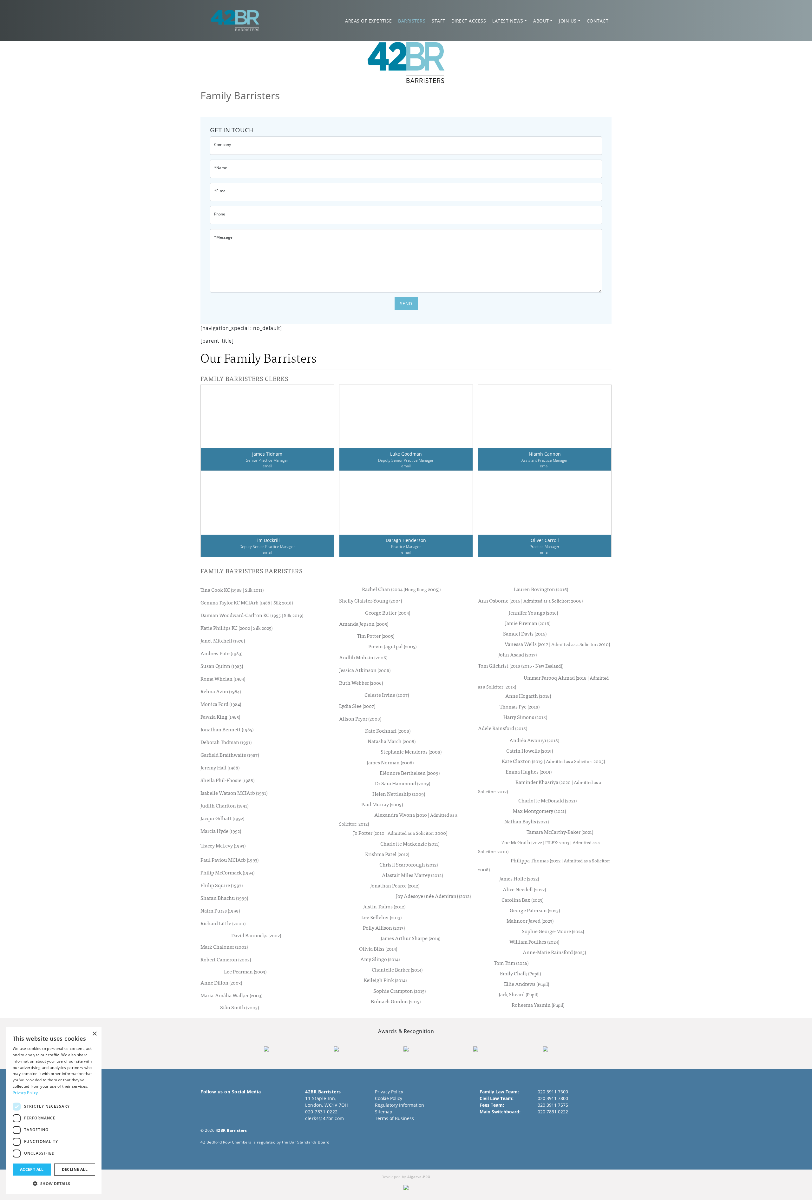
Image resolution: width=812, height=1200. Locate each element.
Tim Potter (375, 636)
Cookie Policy (388, 1098)
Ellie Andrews (526, 984)
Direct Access (468, 21)
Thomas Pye (520, 706)
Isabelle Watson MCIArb (233, 793)
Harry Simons (525, 717)
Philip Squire (221, 885)
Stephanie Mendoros (411, 751)
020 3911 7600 (553, 1092)
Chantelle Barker (397, 969)
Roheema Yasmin (538, 1005)
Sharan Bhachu (224, 898)
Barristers (411, 21)
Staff (438, 21)
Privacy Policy (389, 1092)
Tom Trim (511, 963)
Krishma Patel (387, 854)
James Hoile (519, 878)
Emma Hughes (529, 771)
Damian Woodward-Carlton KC (251, 615)
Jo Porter (400, 833)
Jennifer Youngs (533, 612)
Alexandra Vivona (398, 819)
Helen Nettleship (398, 794)
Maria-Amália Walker (231, 995)
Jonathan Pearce (394, 885)
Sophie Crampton (399, 991)
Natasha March (392, 741)
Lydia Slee (357, 706)
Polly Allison (384, 928)
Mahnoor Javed (530, 921)
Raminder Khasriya (539, 786)
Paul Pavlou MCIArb (229, 860)
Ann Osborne (530, 600)
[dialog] (54, 1110)
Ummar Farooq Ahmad (543, 682)
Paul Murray (382, 804)
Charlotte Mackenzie (409, 843)
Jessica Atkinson (364, 670)
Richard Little (223, 923)
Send (406, 303)
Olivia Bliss (378, 949)
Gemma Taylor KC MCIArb (246, 602)
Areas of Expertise (368, 21)
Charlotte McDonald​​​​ (547, 800)
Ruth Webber (361, 682)
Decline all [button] (75, 1169)
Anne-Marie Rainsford (554, 952)
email (267, 466)
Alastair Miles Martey (412, 875)
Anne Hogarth (528, 696)
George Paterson (535, 910)
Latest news (507, 21)
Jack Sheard (518, 994)
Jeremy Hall (219, 767)
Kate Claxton (553, 761)
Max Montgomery (539, 811)
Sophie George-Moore (553, 931)
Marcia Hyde (220, 831)
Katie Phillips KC (236, 628)
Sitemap (383, 1112)
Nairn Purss (220, 911)
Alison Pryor (360, 719)
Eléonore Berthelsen (410, 773)
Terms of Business (394, 1118)
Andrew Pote (221, 653)
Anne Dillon (221, 982)
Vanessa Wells (557, 644)
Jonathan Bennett (226, 729)
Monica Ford (220, 704)
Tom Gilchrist (520, 666)
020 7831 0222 (321, 1112)
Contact (598, 21)
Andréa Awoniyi (534, 740)
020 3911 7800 (553, 1098)
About (541, 21)
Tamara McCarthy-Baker (560, 832)
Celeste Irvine (386, 695)
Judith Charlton (224, 805)
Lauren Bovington (541, 589)
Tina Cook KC (232, 590)
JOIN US (568, 21)
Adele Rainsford (502, 728)
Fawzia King (220, 717)
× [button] (94, 1034)
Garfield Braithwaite (229, 755)
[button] (54, 1183)
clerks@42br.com (324, 1118)
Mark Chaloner (224, 946)
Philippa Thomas (544, 864)
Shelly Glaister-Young (370, 600)
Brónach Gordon (396, 1001)
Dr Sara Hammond (402, 783)
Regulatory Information (399, 1105)
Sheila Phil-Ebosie (227, 780)
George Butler (387, 612)
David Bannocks (256, 935)
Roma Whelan (222, 679)
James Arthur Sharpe (410, 938)
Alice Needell (524, 889)
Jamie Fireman (527, 623)
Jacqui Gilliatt (222, 818)
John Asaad (517, 654)
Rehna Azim (220, 691)
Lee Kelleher (381, 917)
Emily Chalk (520, 973)
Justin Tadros (384, 906)
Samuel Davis (525, 633)
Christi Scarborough (408, 864)
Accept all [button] (32, 1169)
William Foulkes (534, 942)
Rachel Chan (401, 589)
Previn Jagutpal (392, 646)
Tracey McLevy (223, 845)
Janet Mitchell (222, 640)
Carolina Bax (522, 900)
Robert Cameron (225, 959)
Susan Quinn (221, 666)
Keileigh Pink (385, 980)
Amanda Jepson (363, 623)
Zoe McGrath (539, 846)
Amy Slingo (380, 959)
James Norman (390, 762)
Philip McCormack (227, 872)
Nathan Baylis (526, 821)
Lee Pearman (245, 971)
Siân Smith (239, 1007)
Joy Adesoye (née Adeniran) (433, 896)
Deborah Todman (226, 742)
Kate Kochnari (387, 731)
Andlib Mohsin (363, 657)
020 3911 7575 (553, 1105)
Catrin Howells (529, 751)
